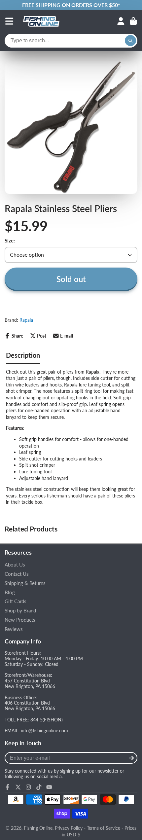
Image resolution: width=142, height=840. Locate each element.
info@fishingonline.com (44, 730)
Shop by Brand (20, 610)
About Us (15, 564)
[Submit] (131, 758)
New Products (20, 620)
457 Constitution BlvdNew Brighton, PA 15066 (30, 683)
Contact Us (17, 574)
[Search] (130, 40)
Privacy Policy (69, 828)
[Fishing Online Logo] (41, 21)
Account (121, 21)
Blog (10, 592)
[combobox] (71, 41)
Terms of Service (103, 828)
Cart (133, 21)
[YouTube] (49, 787)
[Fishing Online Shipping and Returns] (71, 5)
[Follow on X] (18, 787)
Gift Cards (15, 601)
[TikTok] (39, 787)
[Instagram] (28, 787)
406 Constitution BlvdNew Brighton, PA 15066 (30, 705)
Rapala (26, 320)
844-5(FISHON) (46, 719)
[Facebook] (8, 787)
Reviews (14, 629)
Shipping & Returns (25, 583)
